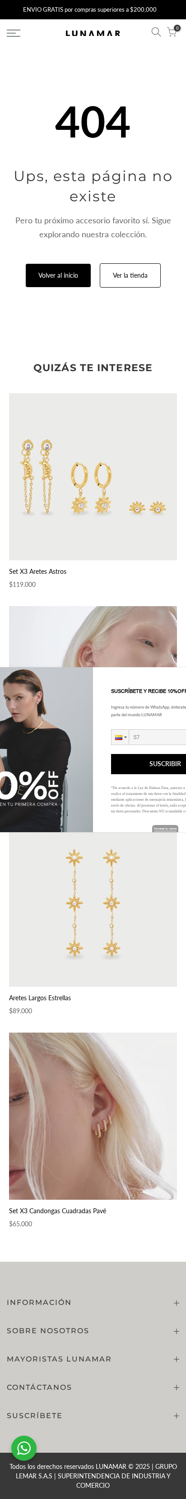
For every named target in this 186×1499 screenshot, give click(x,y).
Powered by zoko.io (165, 828)
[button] (120, 737)
